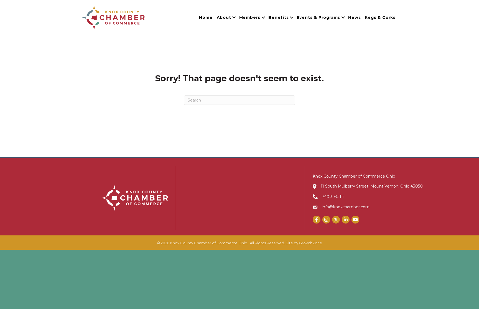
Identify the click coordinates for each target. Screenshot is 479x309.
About (224, 17)
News (354, 17)
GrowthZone (310, 243)
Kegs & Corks (380, 17)
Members (250, 17)
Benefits (278, 17)
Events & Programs (318, 17)
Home (205, 17)
